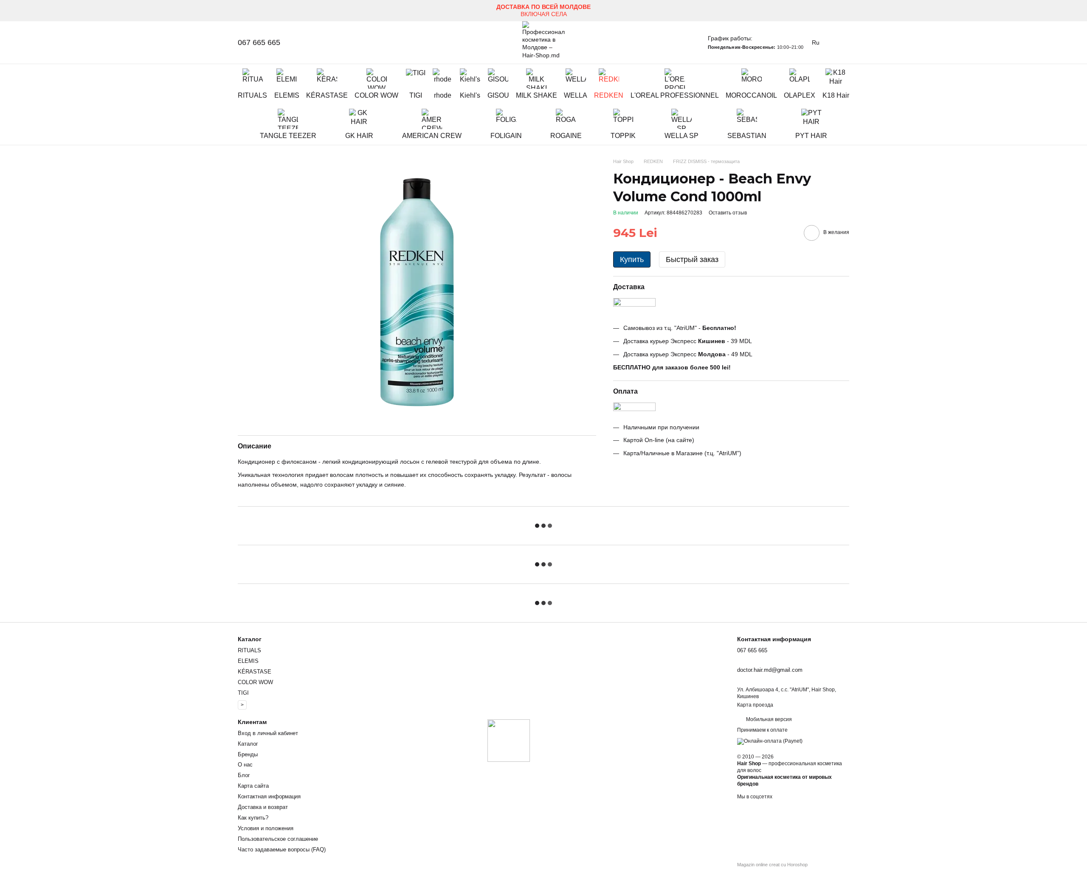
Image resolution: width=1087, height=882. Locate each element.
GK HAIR (359, 135)
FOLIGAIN (506, 135)
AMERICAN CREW (432, 135)
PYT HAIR (811, 135)
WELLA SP (681, 135)
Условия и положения (265, 828)
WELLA (575, 95)
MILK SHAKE (536, 95)
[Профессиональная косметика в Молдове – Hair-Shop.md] (508, 740)
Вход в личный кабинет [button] (268, 733)
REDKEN (608, 95)
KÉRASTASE (327, 95)
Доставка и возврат (263, 807)
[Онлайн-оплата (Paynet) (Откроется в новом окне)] (770, 741)
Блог (244, 775)
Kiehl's (470, 95)
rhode (442, 95)
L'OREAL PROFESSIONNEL (675, 95)
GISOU (498, 95)
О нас (245, 764)
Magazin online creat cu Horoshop (772, 864)
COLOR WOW (376, 95)
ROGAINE (566, 135)
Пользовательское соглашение (278, 839)
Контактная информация (269, 796)
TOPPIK (623, 135)
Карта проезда (755, 705)
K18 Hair (835, 95)
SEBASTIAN (746, 135)
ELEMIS (286, 95)
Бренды (248, 754)
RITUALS (252, 95)
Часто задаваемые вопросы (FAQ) (282, 849)
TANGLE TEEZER (288, 135)
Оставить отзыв (728, 212)
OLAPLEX (799, 95)
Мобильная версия (768, 719)
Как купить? (253, 817)
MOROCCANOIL (751, 95)
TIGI (415, 95)
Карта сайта (253, 786)
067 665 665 (259, 42)
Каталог (248, 744)
